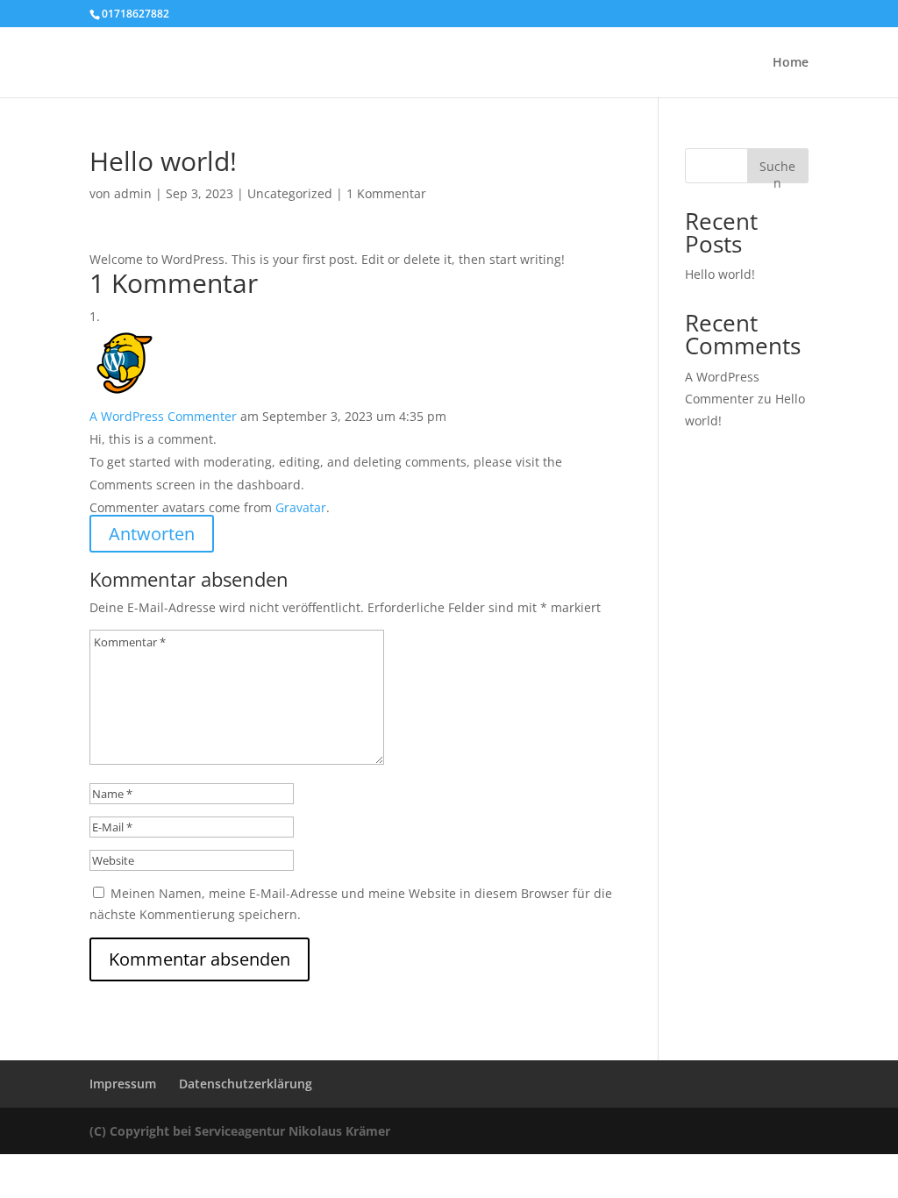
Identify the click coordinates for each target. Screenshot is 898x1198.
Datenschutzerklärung (245, 1083)
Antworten (152, 534)
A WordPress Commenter (163, 416)
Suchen (777, 170)
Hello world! (720, 274)
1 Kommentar (386, 193)
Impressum (122, 1083)
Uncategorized (289, 193)
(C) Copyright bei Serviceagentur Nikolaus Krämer (239, 1131)
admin (133, 193)
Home (791, 63)
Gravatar (300, 507)
